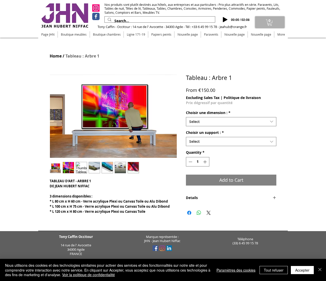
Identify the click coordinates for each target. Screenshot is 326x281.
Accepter (302, 270)
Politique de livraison (242, 97)
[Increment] (205, 161)
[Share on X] (209, 213)
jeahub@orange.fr (233, 26)
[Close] (320, 270)
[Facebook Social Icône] (155, 248)
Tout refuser (273, 270)
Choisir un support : (205, 132)
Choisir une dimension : (208, 112)
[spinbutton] (197, 161)
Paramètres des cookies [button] (235, 270)
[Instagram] (96, 8)
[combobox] (231, 121)
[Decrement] (190, 161)
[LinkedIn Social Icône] (169, 248)
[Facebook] (96, 16)
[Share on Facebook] (189, 213)
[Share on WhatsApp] (199, 213)
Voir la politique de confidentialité (88, 274)
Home (56, 56)
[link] (270, 22)
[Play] (225, 19)
